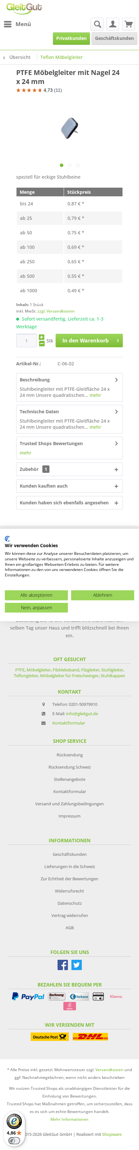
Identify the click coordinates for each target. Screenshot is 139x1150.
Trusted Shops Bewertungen (51, 443)
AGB (70, 927)
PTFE (20, 670)
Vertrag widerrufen (69, 915)
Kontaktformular (68, 723)
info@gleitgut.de (82, 713)
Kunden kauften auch (44, 486)
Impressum (69, 816)
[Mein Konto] (112, 24)
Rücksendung (70, 755)
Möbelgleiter (39, 670)
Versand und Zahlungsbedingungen (69, 804)
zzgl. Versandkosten (56, 311)
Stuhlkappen (113, 675)
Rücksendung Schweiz (69, 767)
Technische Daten (39, 411)
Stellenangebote (69, 779)
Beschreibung (35, 380)
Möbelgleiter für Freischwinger (69, 675)
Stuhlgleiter (112, 670)
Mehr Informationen (69, 1119)
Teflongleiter (26, 675)
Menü (23, 24)
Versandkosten (109, 1069)
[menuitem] (17, 24)
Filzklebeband (66, 670)
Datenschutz (70, 903)
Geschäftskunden (70, 854)
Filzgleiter (90, 670)
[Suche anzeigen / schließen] (97, 24)
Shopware (112, 1134)
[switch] (14, 1140)
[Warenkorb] (128, 24)
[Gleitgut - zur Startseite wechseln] (24, 8)
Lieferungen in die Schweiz (69, 866)
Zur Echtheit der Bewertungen (69, 879)
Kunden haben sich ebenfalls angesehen (64, 503)
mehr (94, 395)
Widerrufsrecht (69, 891)
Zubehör (33, 469)
